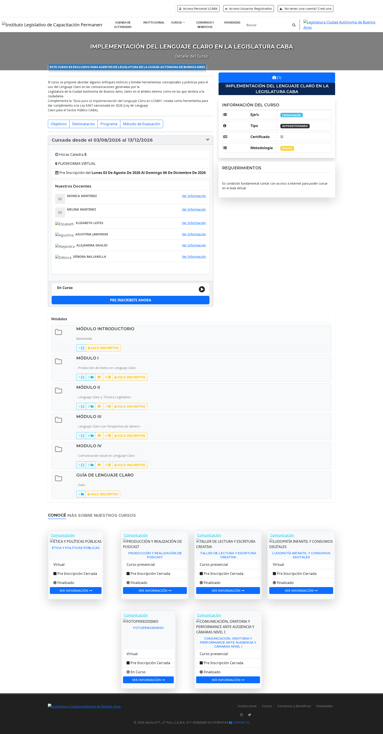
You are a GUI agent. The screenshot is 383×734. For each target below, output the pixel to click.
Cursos (267, 706)
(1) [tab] (278, 77)
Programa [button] (108, 123)
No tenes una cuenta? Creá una (307, 8)
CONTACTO (241, 722)
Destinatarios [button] (83, 123)
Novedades (232, 22)
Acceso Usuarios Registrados (250, 8)
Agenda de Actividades (123, 24)
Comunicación (291, 115)
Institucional (153, 22)
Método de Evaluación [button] (141, 123)
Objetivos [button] (59, 123)
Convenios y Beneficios (205, 24)
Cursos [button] (177, 22)
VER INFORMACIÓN (74, 590)
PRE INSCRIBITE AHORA (130, 300)
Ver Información (194, 196)
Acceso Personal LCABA (199, 8)
